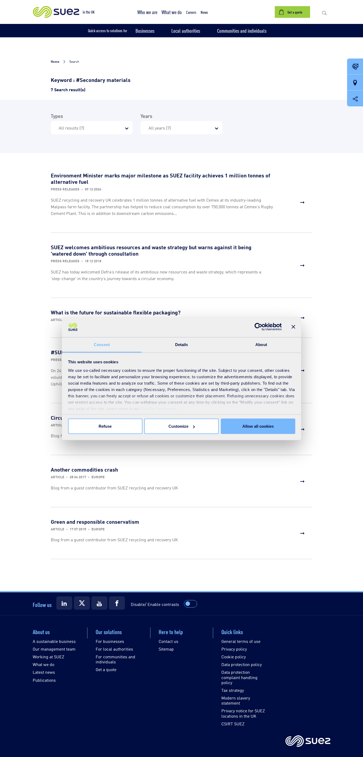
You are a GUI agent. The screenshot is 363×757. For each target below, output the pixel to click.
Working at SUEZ (48, 656)
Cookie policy (233, 656)
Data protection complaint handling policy (239, 677)
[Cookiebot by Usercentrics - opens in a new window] (258, 327)
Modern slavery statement (235, 700)
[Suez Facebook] (117, 603)
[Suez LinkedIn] (64, 603)
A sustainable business (54, 641)
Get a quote (106, 669)
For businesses (110, 641)
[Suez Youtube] (99, 603)
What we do (43, 664)
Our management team (54, 649)
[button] (147, 12)
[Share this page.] (355, 98)
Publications (44, 680)
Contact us (168, 641)
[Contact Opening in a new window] (355, 67)
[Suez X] (82, 603)
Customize (178, 426)
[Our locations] (355, 82)
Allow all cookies (258, 426)
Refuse (105, 426)
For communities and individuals (115, 659)
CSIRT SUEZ (232, 723)
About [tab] (261, 344)
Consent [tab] (102, 344)
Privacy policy (234, 649)
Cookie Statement (158, 408)
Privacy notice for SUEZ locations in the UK (243, 713)
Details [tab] (181, 344)
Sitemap (166, 649)
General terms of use (240, 641)
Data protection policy (241, 664)
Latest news (44, 672)
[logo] (307, 741)
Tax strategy (232, 690)
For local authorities (114, 649)
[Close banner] (293, 327)
